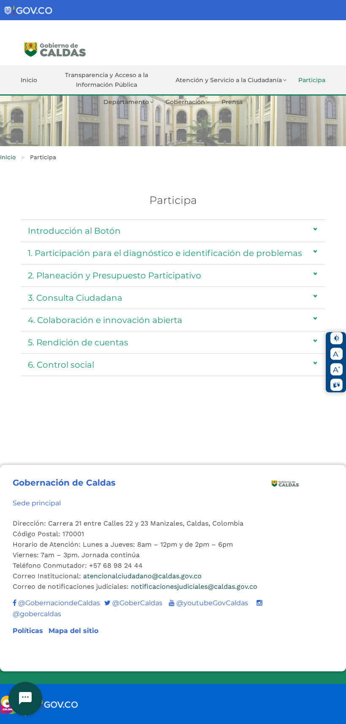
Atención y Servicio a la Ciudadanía (229, 80)
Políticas (29, 631)
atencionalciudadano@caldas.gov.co (142, 576)
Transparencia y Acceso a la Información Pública (106, 79)
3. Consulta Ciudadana (75, 298)
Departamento (126, 102)
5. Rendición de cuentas (78, 342)
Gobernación (185, 102)
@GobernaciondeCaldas (58, 603)
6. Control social (61, 365)
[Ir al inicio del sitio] (81, 48)
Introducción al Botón (74, 231)
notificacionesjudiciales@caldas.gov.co (194, 586)
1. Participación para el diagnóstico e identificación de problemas (165, 253)
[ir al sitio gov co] (28, 11)
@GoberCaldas (133, 603)
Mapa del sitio (73, 631)
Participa (311, 80)
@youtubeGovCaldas (208, 603)
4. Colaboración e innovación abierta (105, 320)
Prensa (232, 102)
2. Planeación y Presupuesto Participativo (114, 275)
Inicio (29, 80)
